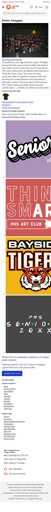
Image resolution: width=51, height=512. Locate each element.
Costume (8, 419)
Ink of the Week (8, 380)
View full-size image (12, 59)
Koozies (7, 401)
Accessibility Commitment (14, 493)
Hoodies (7, 396)
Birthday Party (10, 434)
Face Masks (8, 391)
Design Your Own (12, 373)
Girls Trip (7, 431)
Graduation (9, 424)
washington (22, 357)
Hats (6, 394)
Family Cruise (9, 426)
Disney (6, 417)
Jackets (7, 399)
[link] (12, 7)
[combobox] (25, 13)
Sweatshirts (9, 406)
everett (12, 360)
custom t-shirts (37, 487)
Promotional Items (29, 485)
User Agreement (32, 493)
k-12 (40, 357)
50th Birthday (9, 429)
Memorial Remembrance (14, 422)
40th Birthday (9, 436)
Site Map (40, 485)
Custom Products (14, 485)
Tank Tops (8, 409)
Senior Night (9, 439)
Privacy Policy (15, 490)
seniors (33, 357)
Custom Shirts (10, 389)
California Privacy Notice (31, 490)
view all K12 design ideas (13, 117)
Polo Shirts (8, 404)
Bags (6, 386)
